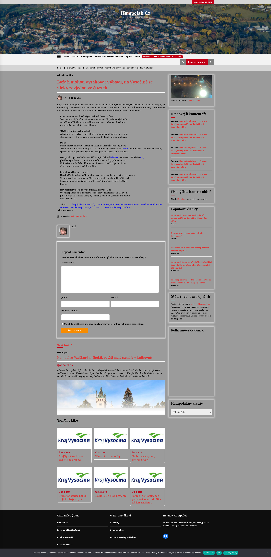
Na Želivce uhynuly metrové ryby (143, 458)
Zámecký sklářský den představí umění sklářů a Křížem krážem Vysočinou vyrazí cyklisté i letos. (147, 499)
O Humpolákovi (117, 530)
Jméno (64, 297)
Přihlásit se (62, 522)
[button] (183, 62)
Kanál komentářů (65, 537)
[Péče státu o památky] (111, 438)
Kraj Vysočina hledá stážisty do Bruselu (71, 458)
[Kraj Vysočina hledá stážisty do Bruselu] (74, 438)
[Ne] (267, 552)
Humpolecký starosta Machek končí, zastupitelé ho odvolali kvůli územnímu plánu (189, 124)
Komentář (67, 262)
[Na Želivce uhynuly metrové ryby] (147, 438)
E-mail (114, 297)
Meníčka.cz (182, 199)
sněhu (125, 148)
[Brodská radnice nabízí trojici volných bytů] (74, 477)
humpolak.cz (135, 13)
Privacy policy (231, 552)
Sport (129, 56)
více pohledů (194, 100)
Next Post (63, 345)
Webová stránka (69, 310)
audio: (158, 56)
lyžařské (114, 157)
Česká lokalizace (65, 544)
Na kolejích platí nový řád (110, 495)
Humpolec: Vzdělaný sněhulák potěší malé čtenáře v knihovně (104, 358)
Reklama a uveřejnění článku (123, 537)
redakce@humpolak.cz (200, 304)
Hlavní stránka (71, 56)
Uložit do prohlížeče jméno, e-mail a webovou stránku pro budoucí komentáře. (104, 324)
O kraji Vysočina (65, 75)
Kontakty (114, 522)
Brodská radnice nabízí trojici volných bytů (73, 497)
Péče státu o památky (107, 456)
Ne (219, 552)
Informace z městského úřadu (109, 56)
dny (142, 157)
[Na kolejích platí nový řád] (111, 477)
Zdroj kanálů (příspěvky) (68, 530)
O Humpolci (86, 56)
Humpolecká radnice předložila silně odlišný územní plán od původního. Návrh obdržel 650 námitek (191, 265)
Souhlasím (209, 552)
